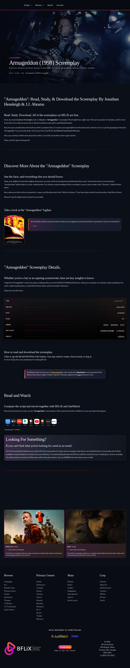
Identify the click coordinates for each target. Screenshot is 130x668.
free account (57, 372)
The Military (91, 68)
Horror (39, 597)
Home (11, 73)
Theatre (7, 600)
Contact (103, 591)
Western (39, 619)
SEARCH (67, 457)
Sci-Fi (53, 68)
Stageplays (72, 591)
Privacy (103, 597)
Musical (39, 600)
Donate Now (65, 647)
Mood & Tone (9, 588)
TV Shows (8, 603)
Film (22, 73)
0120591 (121, 336)
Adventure (21, 68)
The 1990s (83, 68)
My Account (72, 600)
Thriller (39, 616)
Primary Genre (10, 591)
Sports (39, 613)
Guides (70, 588)
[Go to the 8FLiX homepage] (12, 5)
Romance (40, 606)
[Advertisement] (65, 491)
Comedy (39, 588)
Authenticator (105, 588)
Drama (39, 591)
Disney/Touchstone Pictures (68, 131)
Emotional (37, 68)
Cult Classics (29, 68)
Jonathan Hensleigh (24, 120)
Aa (12, 68)
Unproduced (72, 594)
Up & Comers (9, 609)
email (120, 454)
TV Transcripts (10, 606)
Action (15, 68)
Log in (79, 375)
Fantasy (39, 594)
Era (5, 585)
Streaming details (8, 429)
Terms (102, 600)
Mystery (39, 603)
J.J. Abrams (40, 120)
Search (70, 597)
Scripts (17, 73)
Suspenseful (67, 68)
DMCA (102, 594)
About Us (103, 585)
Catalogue (8, 581)
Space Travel (59, 68)
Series (70, 585)
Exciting (43, 68)
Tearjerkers (75, 68)
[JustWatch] (60, 636)
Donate (103, 581)
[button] (31, 5)
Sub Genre (8, 597)
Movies (48, 68)
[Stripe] (75, 636)
